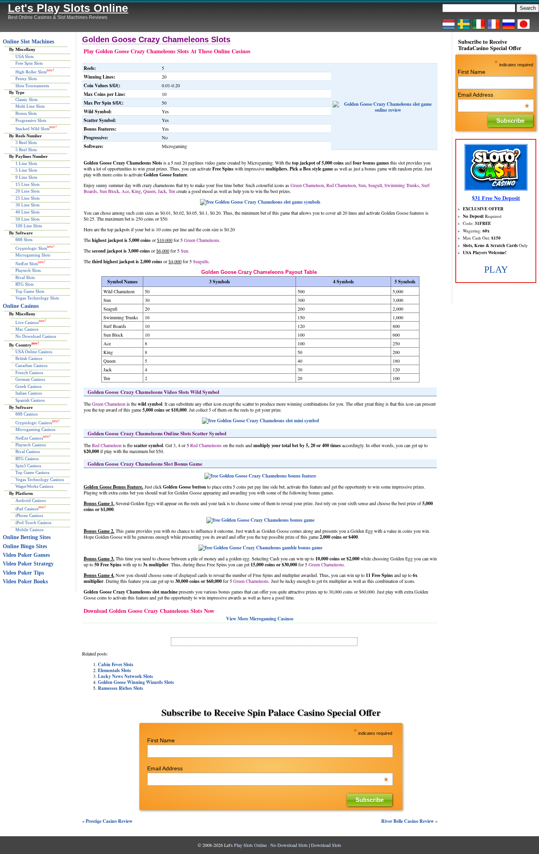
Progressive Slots (30, 120)
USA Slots (24, 56)
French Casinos (29, 372)
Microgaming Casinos (35, 429)
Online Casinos (21, 306)
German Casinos (30, 379)
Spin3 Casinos (28, 465)
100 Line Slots (28, 225)
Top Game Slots (29, 291)
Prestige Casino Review (109, 821)
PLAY (496, 269)
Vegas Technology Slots (37, 298)
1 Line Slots (26, 163)
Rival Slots (25, 277)
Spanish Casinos (30, 400)
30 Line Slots (27, 204)
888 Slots (23, 239)
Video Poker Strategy (28, 564)
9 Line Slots (26, 177)
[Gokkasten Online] (448, 29)
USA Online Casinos (33, 351)
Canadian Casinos (31, 365)
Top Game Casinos (32, 472)
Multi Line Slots (30, 106)
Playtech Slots (28, 270)
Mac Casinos (26, 329)
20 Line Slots (27, 191)
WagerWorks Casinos (34, 486)
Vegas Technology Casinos (39, 479)
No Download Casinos (35, 336)
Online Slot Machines (28, 42)
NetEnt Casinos (29, 437)
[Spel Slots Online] (463, 29)
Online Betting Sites (27, 537)
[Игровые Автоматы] (508, 29)
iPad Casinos (26, 508)
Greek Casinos (28, 386)
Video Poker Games (26, 555)
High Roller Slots (31, 71)
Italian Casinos (28, 393)
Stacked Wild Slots (32, 128)
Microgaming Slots (32, 255)
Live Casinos (27, 322)
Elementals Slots (114, 670)
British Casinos (28, 358)
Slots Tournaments (32, 85)
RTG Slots (24, 284)
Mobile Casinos (29, 529)
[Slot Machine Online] (478, 29)
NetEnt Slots (26, 263)
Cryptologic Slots (31, 248)
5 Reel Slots (26, 149)
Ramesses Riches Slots (120, 688)
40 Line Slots (27, 212)
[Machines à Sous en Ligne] (493, 29)
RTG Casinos (27, 458)
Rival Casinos (27, 451)
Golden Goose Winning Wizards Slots (136, 682)
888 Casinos (26, 414)
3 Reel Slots (26, 142)
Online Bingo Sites (25, 546)
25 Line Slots (27, 198)
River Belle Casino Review (407, 821)
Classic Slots (26, 99)
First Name (161, 740)
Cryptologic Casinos (33, 422)
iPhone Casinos (29, 515)
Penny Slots (26, 78)
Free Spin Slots (29, 63)
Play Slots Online (250, 845)
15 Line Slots (27, 184)
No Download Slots (289, 845)
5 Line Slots (26, 170)
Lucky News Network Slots (125, 676)
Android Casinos (30, 500)
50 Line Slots (27, 219)
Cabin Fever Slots (115, 664)
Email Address (267, 768)
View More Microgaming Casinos (260, 618)
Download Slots (326, 845)
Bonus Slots (26, 113)
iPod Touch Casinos (33, 522)
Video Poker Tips (23, 573)
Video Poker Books (25, 581)
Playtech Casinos (30, 444)
